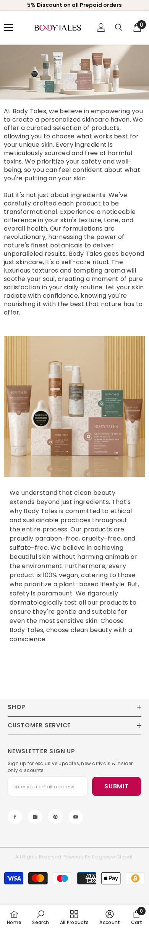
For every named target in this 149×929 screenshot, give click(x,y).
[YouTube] (75, 817)
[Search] (118, 27)
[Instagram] (35, 817)
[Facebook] (15, 817)
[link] (74, 406)
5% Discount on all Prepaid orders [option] (74, 5)
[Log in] (101, 27)
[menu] (8, 27)
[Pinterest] (55, 817)
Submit (116, 786)
